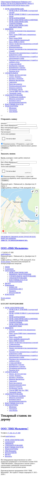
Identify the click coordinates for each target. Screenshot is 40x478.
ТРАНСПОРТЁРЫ (11, 106)
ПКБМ (7, 267)
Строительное (10, 442)
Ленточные (13, 110)
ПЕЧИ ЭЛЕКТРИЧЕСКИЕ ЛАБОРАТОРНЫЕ (18, 22)
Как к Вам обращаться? (9, 125)
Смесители (13, 82)
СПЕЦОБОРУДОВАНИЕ (14, 95)
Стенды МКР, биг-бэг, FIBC (19, 91)
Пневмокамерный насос (17, 86)
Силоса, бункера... (15, 77)
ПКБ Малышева (10, 451)
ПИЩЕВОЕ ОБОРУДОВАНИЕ (20, 274)
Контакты (8, 456)
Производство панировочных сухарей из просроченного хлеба (23, 57)
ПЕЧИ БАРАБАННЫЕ (17, 18)
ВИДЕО (8, 283)
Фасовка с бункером (16, 78)
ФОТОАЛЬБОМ (15, 292)
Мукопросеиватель (15, 47)
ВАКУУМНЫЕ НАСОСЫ (14, 104)
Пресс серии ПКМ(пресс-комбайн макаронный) (19, 39)
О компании (9, 269)
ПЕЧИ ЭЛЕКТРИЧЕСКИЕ (14, 9)
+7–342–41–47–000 (13, 433)
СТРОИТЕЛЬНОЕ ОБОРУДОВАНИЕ (22, 276)
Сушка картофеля (15, 64)
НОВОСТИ (13, 287)
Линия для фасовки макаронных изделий (23, 44)
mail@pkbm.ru (6, 254)
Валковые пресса (15, 100)
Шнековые (13, 108)
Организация (5, 132)
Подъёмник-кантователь (17, 69)
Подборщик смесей (16, 89)
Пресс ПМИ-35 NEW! (16, 42)
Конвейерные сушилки (17, 67)
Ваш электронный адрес (9, 127)
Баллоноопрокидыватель (17, 102)
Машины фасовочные (16, 80)
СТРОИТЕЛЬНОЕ (11, 73)
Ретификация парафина (17, 97)
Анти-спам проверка (8, 134)
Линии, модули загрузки (17, 75)
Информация (9, 285)
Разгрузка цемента (15, 84)
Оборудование (10, 270)
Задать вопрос (6, 261)
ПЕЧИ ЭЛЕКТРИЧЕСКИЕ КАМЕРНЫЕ (23, 20)
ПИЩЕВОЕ (9, 29)
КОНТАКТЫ (9, 294)
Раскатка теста (14, 71)
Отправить (5, 148)
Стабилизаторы (14, 45)
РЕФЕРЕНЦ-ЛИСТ (16, 289)
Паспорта (12, 291)
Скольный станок (15, 93)
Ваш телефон (5, 130)
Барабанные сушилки (16, 66)
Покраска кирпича (15, 88)
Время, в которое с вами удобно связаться (15, 158)
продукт (4, 123)
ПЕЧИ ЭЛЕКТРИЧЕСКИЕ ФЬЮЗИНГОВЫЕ (18, 26)
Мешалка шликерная (16, 99)
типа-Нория (13, 111)
